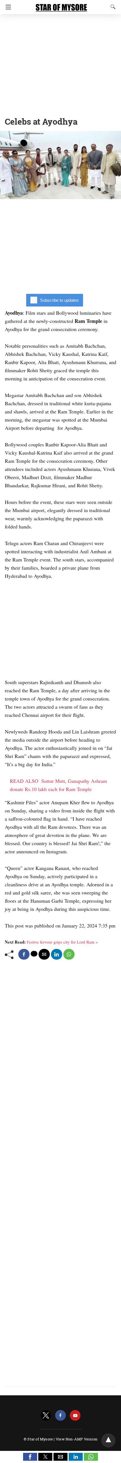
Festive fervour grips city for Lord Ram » (62, 942)
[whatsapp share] (69, 954)
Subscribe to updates (59, 300)
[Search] (112, 6)
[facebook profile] (60, 1415)
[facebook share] (24, 954)
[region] (60, 63)
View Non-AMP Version (76, 1439)
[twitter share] (34, 954)
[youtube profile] (75, 1415)
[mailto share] (44, 954)
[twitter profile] (46, 1415)
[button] (30, 1457)
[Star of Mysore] (61, 5)
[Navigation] (7, 7)
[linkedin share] (56, 954)
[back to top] (108, 1440)
